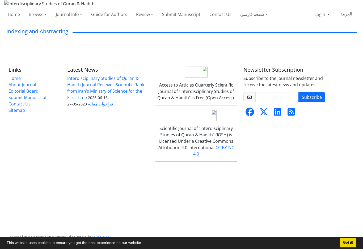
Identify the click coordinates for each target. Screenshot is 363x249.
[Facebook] (249, 113)
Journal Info (67, 14)
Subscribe (312, 97)
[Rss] (291, 113)
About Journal (22, 85)
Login (320, 14)
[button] (144, 243)
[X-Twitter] (263, 113)
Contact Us (220, 14)
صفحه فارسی (252, 14)
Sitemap (17, 110)
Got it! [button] (348, 242)
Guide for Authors (109, 14)
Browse (36, 14)
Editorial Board (24, 91)
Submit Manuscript (181, 14)
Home (14, 14)
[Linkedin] (277, 113)
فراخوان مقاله (100, 104)
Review (143, 14)
